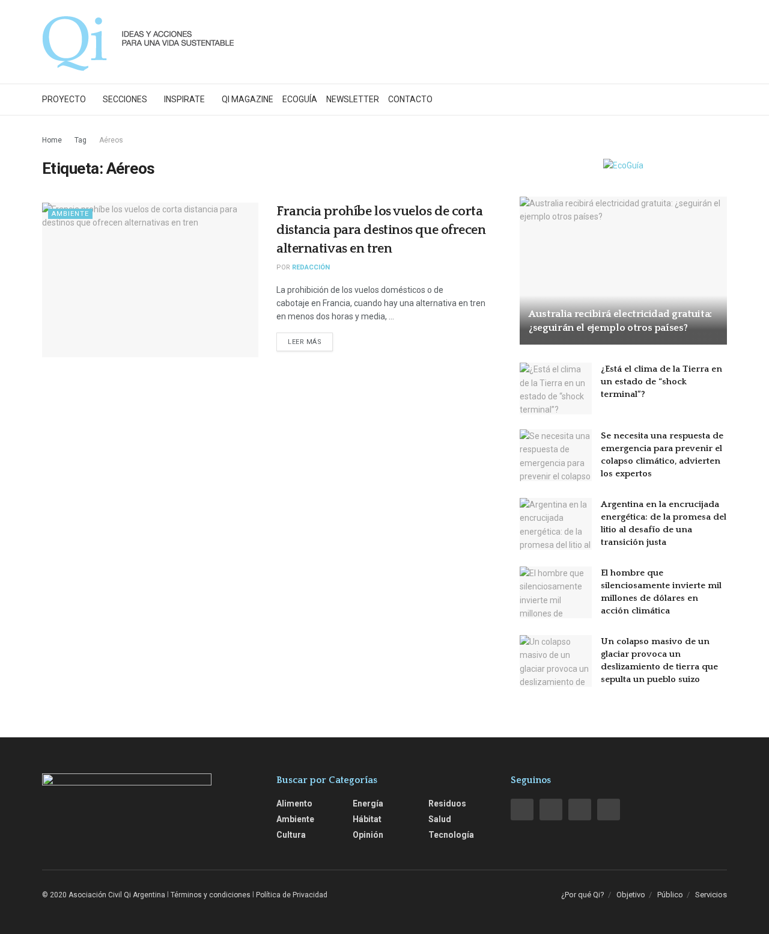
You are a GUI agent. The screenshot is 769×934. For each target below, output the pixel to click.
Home (52, 140)
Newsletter (352, 99)
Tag (80, 140)
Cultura (291, 835)
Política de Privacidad (291, 895)
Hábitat (367, 819)
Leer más (304, 342)
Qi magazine (247, 99)
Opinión (368, 835)
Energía (368, 803)
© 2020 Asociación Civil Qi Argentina (103, 895)
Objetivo (630, 894)
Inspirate (184, 99)
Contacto (410, 99)
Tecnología (451, 835)
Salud (439, 819)
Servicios (711, 894)
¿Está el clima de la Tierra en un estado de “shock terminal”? (661, 381)
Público (670, 894)
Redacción (311, 267)
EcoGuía (299, 99)
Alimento (294, 803)
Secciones (125, 99)
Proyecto (64, 99)
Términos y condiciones (211, 895)
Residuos (447, 803)
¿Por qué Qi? (582, 894)
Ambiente (70, 214)
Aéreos (111, 140)
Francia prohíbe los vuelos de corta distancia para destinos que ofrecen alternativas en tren (381, 230)
